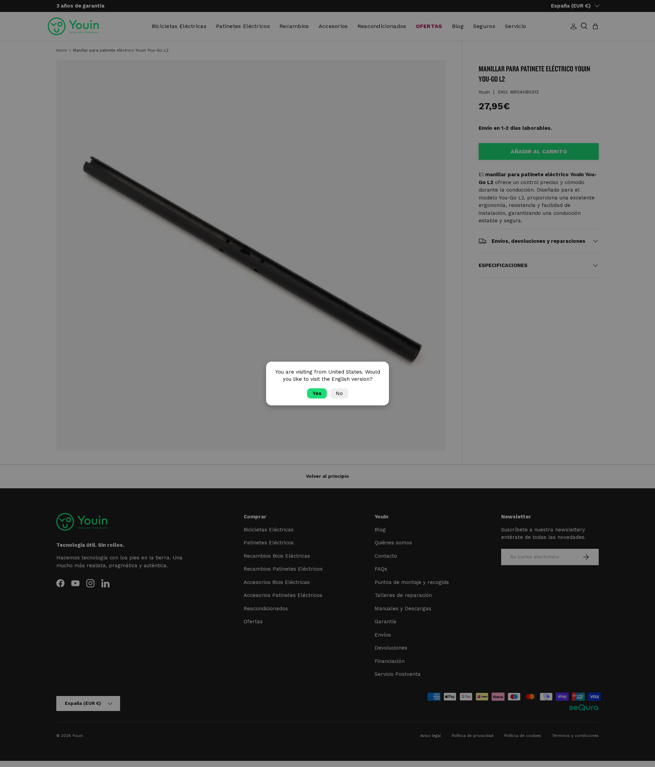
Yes (316, 393)
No (339, 393)
